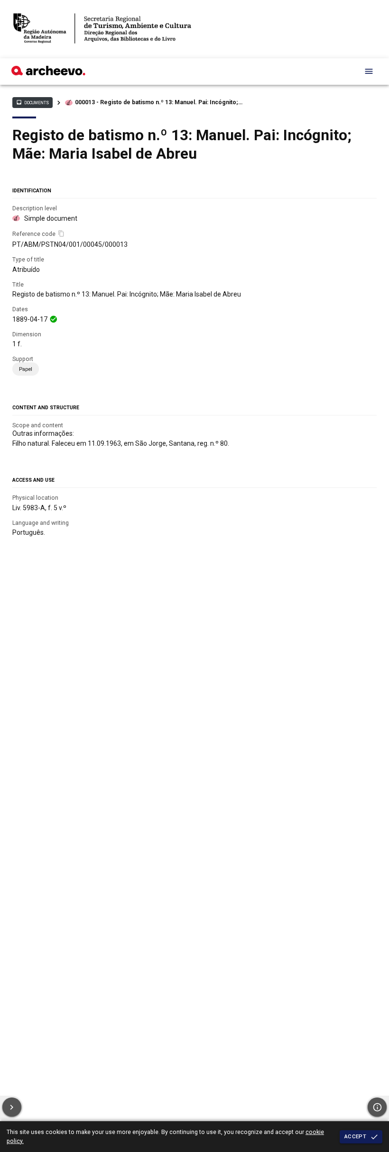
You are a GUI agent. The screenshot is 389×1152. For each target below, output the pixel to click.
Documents (32, 102)
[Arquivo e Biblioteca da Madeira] (48, 73)
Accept (355, 1136)
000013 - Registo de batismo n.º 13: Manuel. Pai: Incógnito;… (158, 102)
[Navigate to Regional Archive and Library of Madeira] (102, 29)
